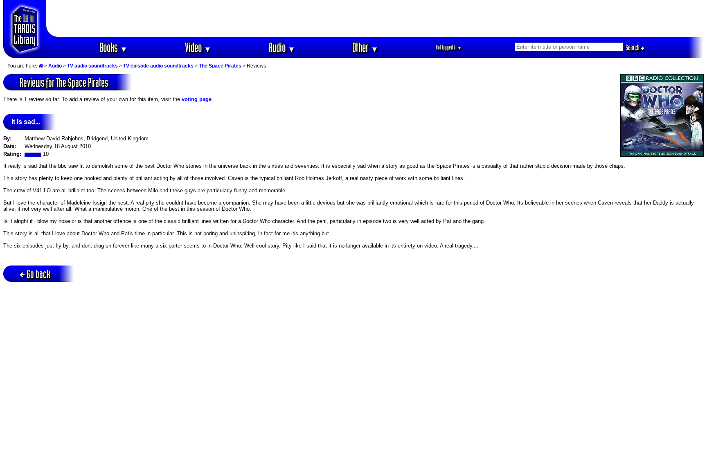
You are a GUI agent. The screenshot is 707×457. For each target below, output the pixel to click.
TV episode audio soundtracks (158, 66)
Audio (282, 47)
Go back (38, 274)
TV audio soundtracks (92, 66)
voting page (197, 99)
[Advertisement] (375, 18)
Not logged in (449, 47)
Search (633, 47)
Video (198, 47)
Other (365, 47)
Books (113, 47)
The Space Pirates (220, 66)
